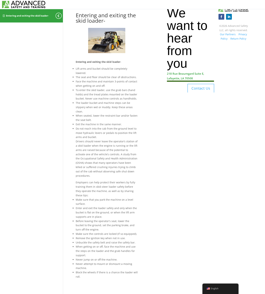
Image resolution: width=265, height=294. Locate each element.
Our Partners (228, 34)
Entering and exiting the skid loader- (27, 15)
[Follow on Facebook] (221, 17)
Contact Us (200, 88)
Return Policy (238, 38)
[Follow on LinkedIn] (229, 17)
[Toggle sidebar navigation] (62, 15)
